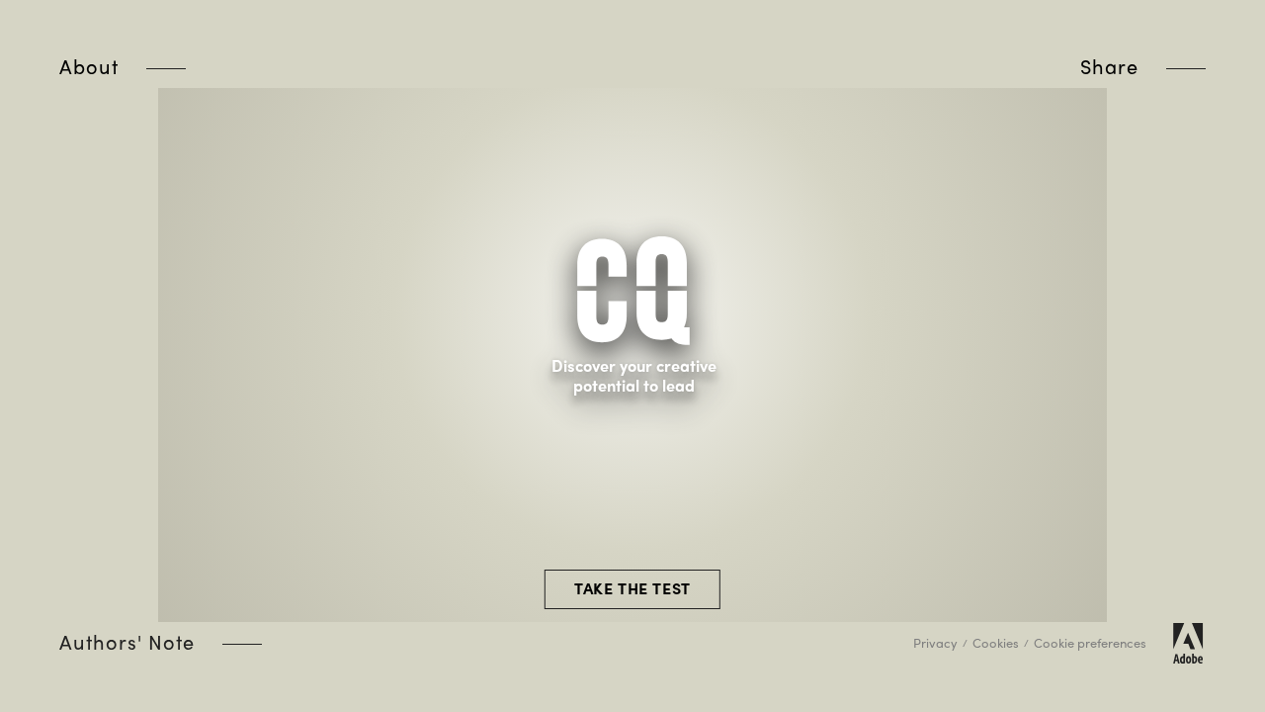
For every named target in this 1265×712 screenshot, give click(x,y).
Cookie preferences (1090, 642)
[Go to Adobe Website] (1188, 643)
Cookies (995, 642)
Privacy (935, 642)
